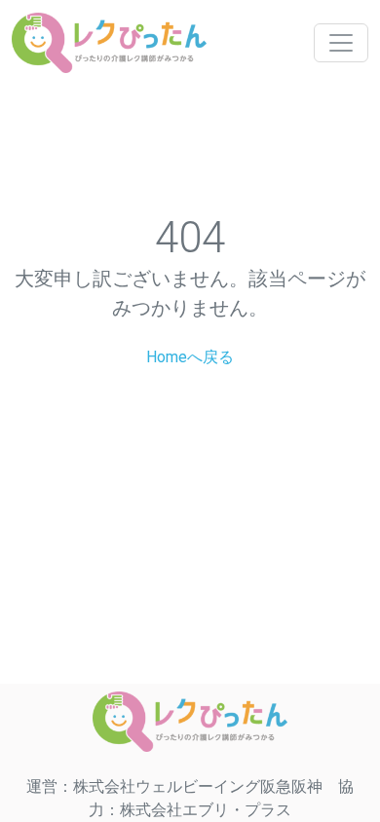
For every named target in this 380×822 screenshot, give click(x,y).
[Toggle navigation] (341, 42)
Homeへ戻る (190, 357)
